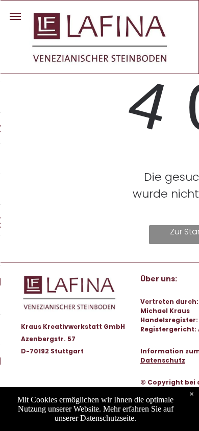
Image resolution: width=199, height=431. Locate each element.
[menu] (15, 16)
